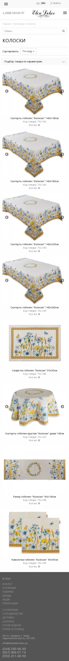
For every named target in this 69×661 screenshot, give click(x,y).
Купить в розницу (13, 629)
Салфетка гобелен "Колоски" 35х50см (34, 370)
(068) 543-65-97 (14, 13)
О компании (10, 609)
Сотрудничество (13, 613)
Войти (56, 3)
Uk (38, 3)
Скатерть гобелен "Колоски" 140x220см (35, 244)
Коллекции (19, 23)
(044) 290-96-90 (14, 649)
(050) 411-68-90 (14, 656)
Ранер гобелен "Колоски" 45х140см (34, 496)
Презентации (10, 603)
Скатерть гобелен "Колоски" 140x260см (35, 307)
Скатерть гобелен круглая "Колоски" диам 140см (34, 433)
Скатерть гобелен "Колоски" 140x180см (35, 181)
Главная (7, 23)
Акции (6, 599)
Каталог (7, 584)
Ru (43, 3)
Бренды (7, 595)
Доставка (8, 617)
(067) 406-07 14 (14, 652)
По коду (27, 51)
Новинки (8, 591)
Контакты (8, 621)
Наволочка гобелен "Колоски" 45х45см (34, 559)
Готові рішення (12, 625)
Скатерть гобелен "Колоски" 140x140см (35, 118)
